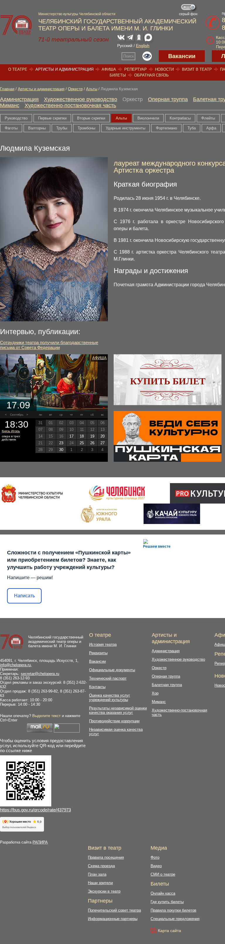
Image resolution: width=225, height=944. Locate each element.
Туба (192, 128)
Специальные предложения (175, 919)
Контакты (97, 687)
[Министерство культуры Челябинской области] (32, 493)
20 (102, 436)
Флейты (208, 118)
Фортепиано (166, 128)
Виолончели (148, 118)
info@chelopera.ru (15, 665)
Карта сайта (169, 930)
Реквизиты (98, 653)
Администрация (19, 99)
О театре (17, 69)
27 (102, 443)
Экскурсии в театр (104, 891)
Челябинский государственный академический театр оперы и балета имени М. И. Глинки (55, 641)
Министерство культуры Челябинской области (76, 14)
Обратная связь (151, 75)
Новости (164, 69)
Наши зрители (100, 883)
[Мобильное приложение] (172, 514)
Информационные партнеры (112, 919)
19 (92, 436)
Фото (155, 857)
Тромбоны (86, 128)
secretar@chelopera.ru (40, 673)
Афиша (109, 69)
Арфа (211, 128)
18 (82, 436)
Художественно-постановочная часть (70, 105)
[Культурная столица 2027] (116, 493)
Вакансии (181, 56)
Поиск (128, 56)
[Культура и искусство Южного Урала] (99, 514)
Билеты (118, 75)
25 (82, 443)
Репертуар (135, 69)
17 (71, 436)
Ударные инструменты (125, 128)
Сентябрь (16, 414)
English (142, 45)
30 (61, 449)
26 (92, 443)
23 (61, 443)
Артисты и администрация (64, 69)
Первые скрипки (52, 118)
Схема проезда (101, 866)
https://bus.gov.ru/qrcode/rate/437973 (35, 809)
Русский (124, 45)
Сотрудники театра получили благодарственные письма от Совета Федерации (49, 345)
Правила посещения (106, 857)
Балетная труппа (167, 685)
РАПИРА (40, 842)
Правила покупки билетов (173, 910)
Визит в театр (197, 69)
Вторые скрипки (91, 118)
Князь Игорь (11, 431)
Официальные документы (112, 670)
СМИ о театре (163, 874)
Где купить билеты (167, 902)
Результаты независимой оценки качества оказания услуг (118, 710)
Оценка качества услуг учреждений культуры (109, 697)
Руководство (16, 118)
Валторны (37, 128)
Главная (7, 89)
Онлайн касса (163, 893)
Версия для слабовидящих (147, 56)
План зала (97, 874)
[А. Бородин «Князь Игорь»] (54, 382)
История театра (103, 644)
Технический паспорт (108, 678)
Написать (24, 595)
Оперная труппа (168, 99)
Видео (156, 866)
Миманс (9, 105)
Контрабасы (180, 118)
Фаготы (11, 128)
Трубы (61, 128)
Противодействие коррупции (114, 721)
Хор (155, 693)
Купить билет (167, 381)
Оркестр (75, 89)
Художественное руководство (80, 99)
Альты (91, 89)
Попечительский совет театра (114, 910)
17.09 (18, 405)
